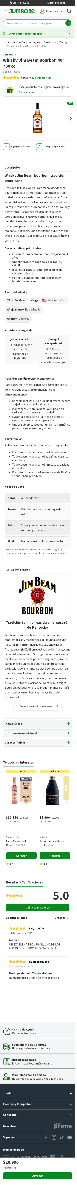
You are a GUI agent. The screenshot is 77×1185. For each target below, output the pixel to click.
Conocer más (26, 92)
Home (6, 42)
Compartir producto (54, 146)
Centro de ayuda (21, 2)
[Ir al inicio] (22, 11)
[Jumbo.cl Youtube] (69, 1137)
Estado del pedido (56, 2)
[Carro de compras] (68, 11)
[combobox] (37, 23)
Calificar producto (38, 908)
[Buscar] (68, 23)
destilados (50, 42)
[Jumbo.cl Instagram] (54, 1137)
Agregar (37, 1176)
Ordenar (59, 918)
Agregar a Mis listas (20, 146)
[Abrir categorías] (5, 11)
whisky (63, 42)
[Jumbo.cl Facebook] (46, 1137)
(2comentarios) (41, 78)
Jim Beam (9, 54)
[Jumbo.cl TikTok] (61, 1137)
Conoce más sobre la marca (36, 706)
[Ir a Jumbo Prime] (63, 1126)
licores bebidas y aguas (26, 42)
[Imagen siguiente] (71, 118)
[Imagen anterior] (4, 118)
